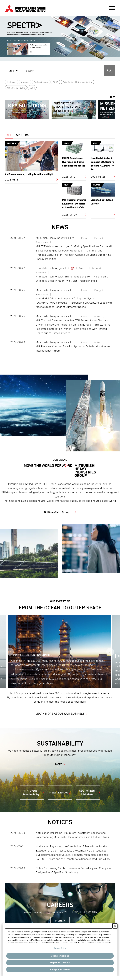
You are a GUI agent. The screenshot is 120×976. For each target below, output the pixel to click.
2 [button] (114, 97)
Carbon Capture (41, 82)
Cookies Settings (60, 956)
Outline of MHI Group (56, 512)
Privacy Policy (60, 948)
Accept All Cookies (60, 969)
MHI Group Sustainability (30, 792)
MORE (58, 764)
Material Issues (58, 792)
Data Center (68, 82)
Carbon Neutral (85, 82)
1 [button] (111, 97)
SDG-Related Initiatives (87, 792)
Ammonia (25, 82)
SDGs (32, 87)
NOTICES (60, 822)
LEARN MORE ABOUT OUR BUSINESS (60, 713)
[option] (27, 109)
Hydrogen (11, 82)
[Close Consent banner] (115, 925)
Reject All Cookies (60, 962)
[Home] (25, 7)
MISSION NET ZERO (16, 87)
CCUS (55, 82)
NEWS (60, 227)
